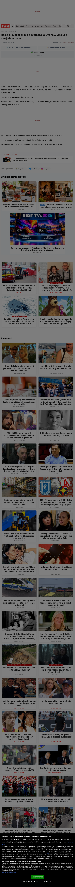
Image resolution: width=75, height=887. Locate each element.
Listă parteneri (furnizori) (9, 872)
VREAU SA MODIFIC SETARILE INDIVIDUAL (37, 881)
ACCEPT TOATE (37, 877)
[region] (37, 860)
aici (48, 853)
